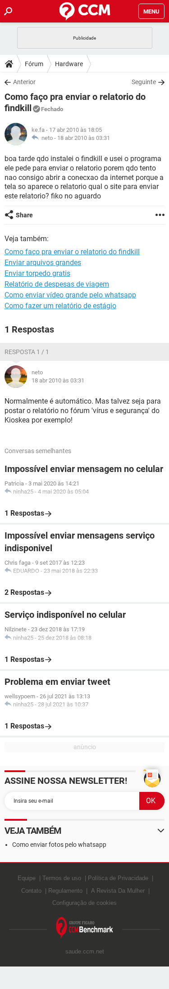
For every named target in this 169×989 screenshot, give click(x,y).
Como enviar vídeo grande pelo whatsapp (70, 295)
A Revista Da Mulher (118, 890)
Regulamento (65, 890)
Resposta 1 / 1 (27, 351)
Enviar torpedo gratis (37, 273)
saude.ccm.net (84, 951)
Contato (31, 890)
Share (24, 215)
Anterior (24, 81)
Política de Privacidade (118, 878)
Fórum (34, 63)
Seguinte (144, 81)
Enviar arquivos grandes (43, 262)
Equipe (27, 878)
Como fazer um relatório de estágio (60, 305)
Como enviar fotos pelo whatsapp (59, 844)
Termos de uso (61, 878)
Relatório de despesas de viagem (57, 284)
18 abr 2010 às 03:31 (83, 138)
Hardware (69, 63)
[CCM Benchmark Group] (85, 928)
